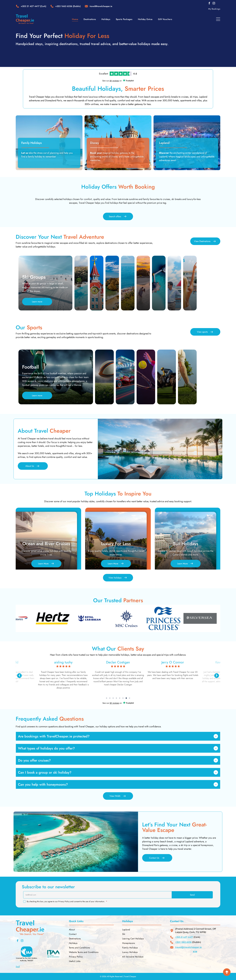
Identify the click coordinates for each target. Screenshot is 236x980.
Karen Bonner (118, 662)
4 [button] (116, 698)
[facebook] (209, 3)
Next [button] (216, 675)
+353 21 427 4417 (30, 6)
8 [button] (129, 698)
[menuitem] (214, 9)
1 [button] (106, 698)
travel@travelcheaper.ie (188, 947)
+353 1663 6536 (63, 6)
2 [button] (109, 698)
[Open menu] (218, 19)
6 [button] (123, 698)
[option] (50, 618)
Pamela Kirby (172, 662)
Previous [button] (19, 675)
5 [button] (119, 698)
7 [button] (126, 698)
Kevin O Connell (63, 662)
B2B (195, 951)
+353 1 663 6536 (183, 942)
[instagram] (214, 3)
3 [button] (113, 698)
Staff (18, 966)
